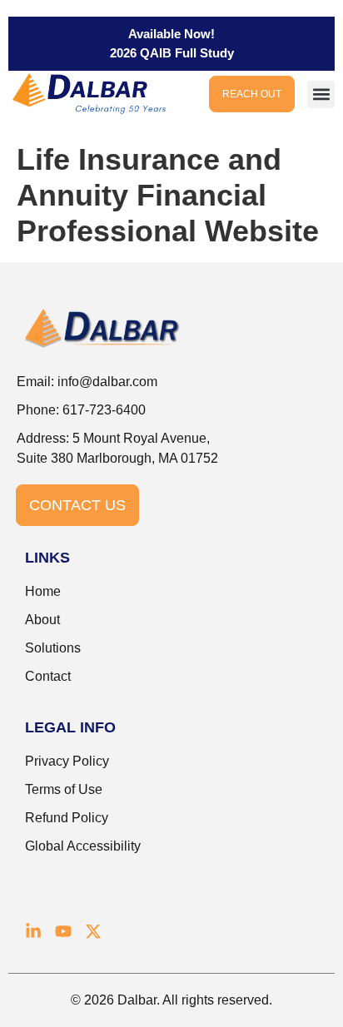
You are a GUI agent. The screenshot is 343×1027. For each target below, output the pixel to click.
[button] (321, 94)
